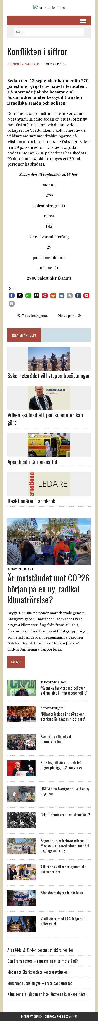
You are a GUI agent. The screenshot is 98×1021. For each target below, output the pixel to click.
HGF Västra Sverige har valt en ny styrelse (65, 791)
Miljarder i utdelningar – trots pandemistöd (40, 983)
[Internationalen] (49, 8)
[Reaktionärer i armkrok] (49, 492)
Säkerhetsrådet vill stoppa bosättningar (48, 375)
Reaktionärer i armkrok (31, 500)
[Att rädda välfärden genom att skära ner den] (21, 877)
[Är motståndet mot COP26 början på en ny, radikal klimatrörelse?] (49, 562)
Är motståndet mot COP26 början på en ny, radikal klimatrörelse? (48, 588)
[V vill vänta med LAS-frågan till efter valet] (21, 929)
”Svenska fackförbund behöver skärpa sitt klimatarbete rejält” (64, 690)
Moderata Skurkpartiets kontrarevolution (37, 972)
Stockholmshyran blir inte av (62, 893)
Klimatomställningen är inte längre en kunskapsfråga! (46, 994)
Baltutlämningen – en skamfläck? (65, 815)
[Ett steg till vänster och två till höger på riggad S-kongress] (21, 773)
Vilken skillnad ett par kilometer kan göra (45, 418)
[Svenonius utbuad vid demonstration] (21, 746)
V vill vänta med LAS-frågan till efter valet (64, 921)
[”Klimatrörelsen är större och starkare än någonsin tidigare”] (21, 718)
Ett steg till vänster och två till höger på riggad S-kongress (64, 765)
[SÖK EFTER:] (49, 31)
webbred (32, 64)
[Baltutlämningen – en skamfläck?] (21, 825)
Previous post (35, 315)
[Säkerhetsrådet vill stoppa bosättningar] (49, 367)
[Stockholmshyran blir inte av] (21, 903)
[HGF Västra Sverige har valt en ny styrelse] (21, 799)
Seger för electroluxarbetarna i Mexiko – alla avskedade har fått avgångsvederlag (65, 846)
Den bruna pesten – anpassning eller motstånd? (42, 961)
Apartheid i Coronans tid (32, 461)
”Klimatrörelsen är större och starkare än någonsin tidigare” (63, 716)
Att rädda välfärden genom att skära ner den (63, 869)
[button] (12, 295)
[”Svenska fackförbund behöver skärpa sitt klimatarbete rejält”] (21, 692)
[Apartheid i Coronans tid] (49, 453)
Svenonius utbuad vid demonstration (56, 739)
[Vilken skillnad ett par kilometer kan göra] (49, 406)
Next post (67, 315)
